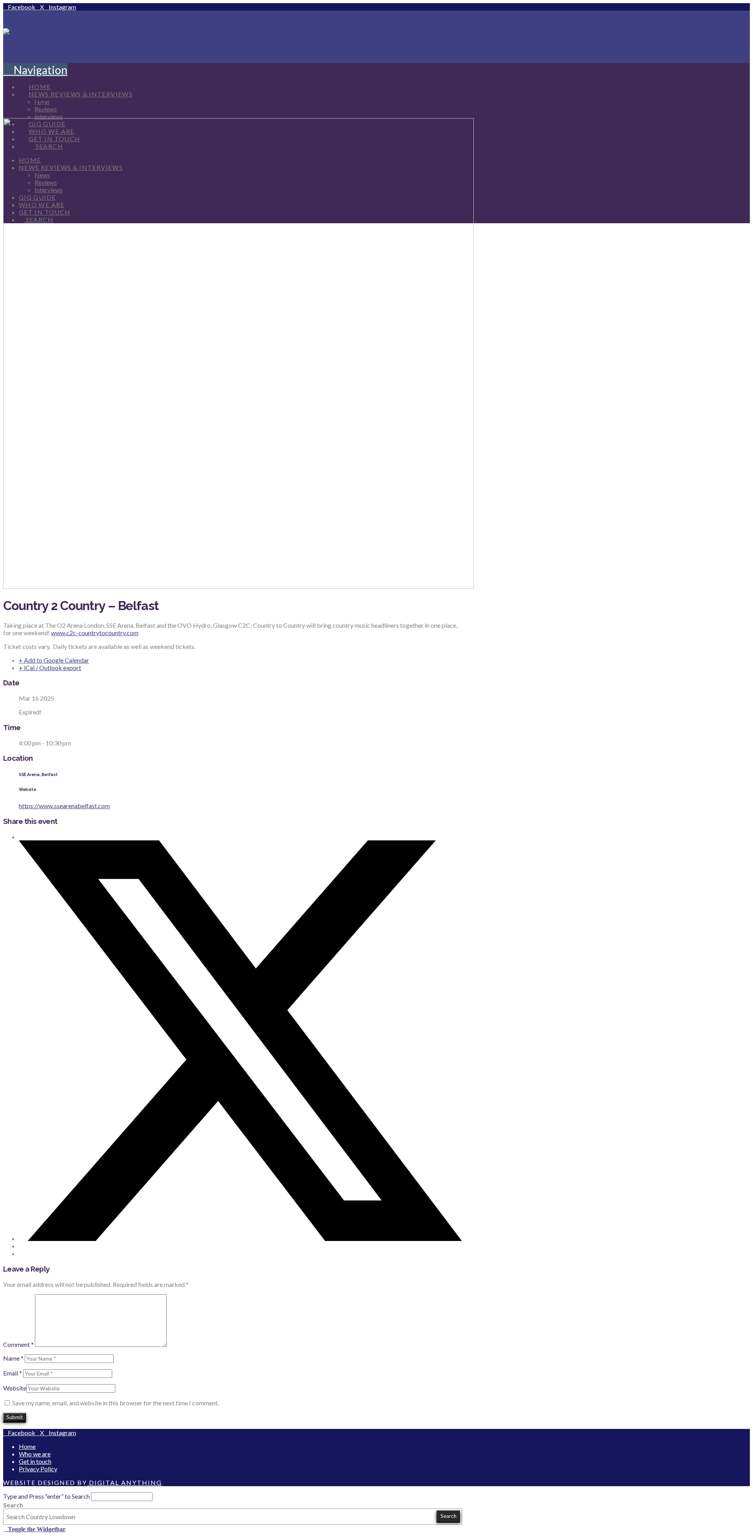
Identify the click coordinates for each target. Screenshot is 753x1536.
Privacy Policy (38, 1468)
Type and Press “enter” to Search (46, 1496)
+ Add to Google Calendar (54, 660)
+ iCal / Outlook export (50, 667)
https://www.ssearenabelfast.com (64, 805)
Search (13, 1505)
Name (13, 1358)
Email (12, 1373)
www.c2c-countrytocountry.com (94, 632)
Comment (18, 1344)
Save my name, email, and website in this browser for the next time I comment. (115, 1403)
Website (14, 1388)
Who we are (35, 1454)
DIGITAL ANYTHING (124, 1482)
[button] (35, 70)
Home (27, 1446)
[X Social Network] (240, 1238)
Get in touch (35, 1461)
